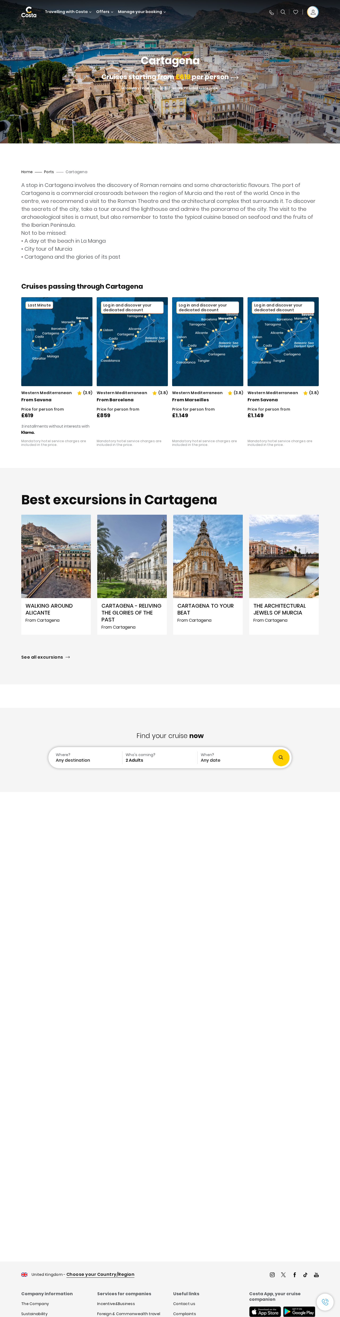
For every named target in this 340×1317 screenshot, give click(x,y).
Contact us (184, 1303)
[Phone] (271, 12)
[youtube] (316, 1275)
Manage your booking (140, 11)
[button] (295, 12)
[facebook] (294, 1275)
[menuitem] (84, 757)
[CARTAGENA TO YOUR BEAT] (208, 575)
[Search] (283, 12)
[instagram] (272, 1275)
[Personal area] (313, 12)
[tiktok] (305, 1275)
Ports (49, 171)
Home (27, 171)
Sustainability (34, 1313)
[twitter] (283, 1275)
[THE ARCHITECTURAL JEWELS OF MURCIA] (284, 575)
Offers (102, 11)
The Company (35, 1303)
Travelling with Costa (66, 11)
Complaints (184, 1313)
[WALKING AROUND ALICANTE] (56, 575)
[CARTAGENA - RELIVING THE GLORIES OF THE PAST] (132, 575)
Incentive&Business (116, 1303)
